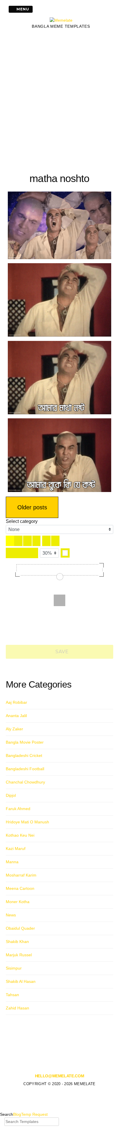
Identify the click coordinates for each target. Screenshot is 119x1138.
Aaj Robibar (16, 702)
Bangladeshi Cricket (24, 755)
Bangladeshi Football (25, 768)
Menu (22, 9)
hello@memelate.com (59, 1076)
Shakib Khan (17, 941)
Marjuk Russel (19, 955)
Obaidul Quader (20, 928)
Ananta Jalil (16, 715)
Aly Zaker (14, 729)
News (11, 915)
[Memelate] (61, 20)
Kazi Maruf (15, 848)
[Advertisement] (59, 99)
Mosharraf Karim (21, 875)
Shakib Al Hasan (21, 981)
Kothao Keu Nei (20, 835)
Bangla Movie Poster (25, 742)
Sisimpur (14, 968)
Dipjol (11, 795)
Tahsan (12, 994)
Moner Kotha (17, 901)
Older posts (32, 507)
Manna (12, 861)
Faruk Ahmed (18, 808)
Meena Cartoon (20, 888)
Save (61, 651)
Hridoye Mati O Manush (27, 822)
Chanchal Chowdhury (25, 782)
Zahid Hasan (17, 1008)
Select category (22, 521)
